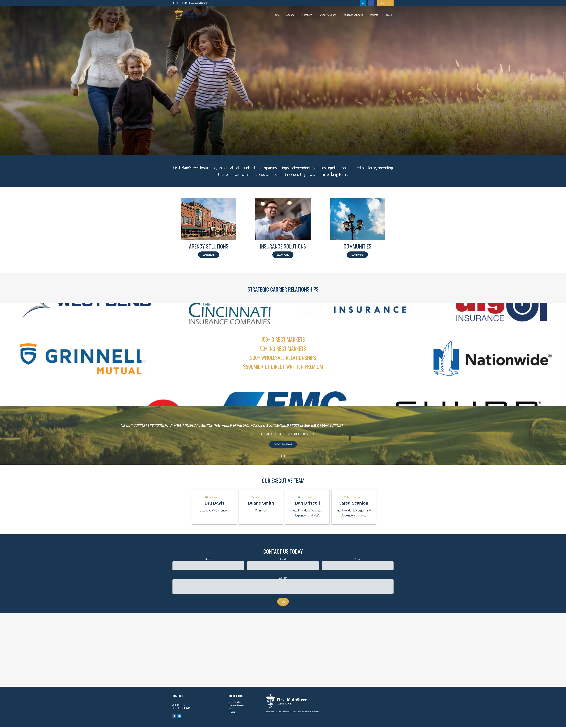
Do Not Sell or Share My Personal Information (305, 712)
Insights (231, 708)
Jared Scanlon (353, 503)
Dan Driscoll (307, 503)
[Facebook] (371, 3)
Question (283, 577)
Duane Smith (261, 503)
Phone (357, 559)
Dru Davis (214, 503)
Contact (231, 712)
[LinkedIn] (363, 3)
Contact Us (385, 3)
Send (283, 601)
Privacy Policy (270, 712)
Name (208, 559)
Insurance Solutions (236, 705)
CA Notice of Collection (282, 712)
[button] (276, 15)
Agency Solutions (235, 702)
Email (283, 559)
